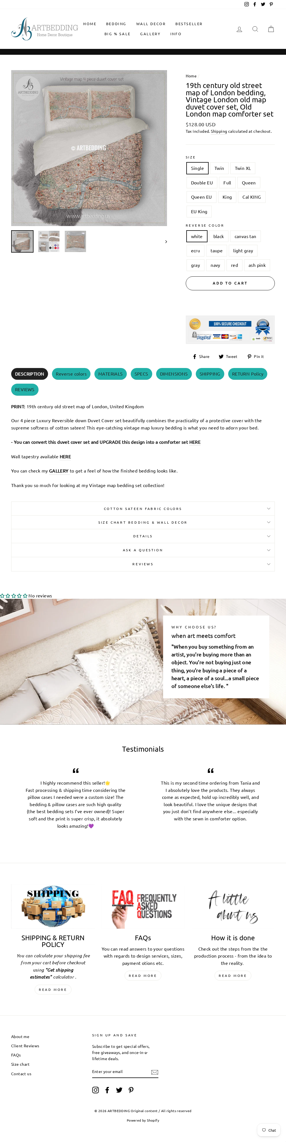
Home (89, 23)
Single (197, 168)
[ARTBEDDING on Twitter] (119, 1089)
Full (227, 182)
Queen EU (201, 197)
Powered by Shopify (143, 1120)
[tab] (29, 374)
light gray (243, 250)
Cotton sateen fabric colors (143, 508)
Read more (53, 989)
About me (20, 1036)
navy (215, 265)
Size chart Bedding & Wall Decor (143, 522)
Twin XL (243, 168)
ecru (195, 250)
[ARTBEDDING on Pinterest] (131, 1089)
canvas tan (245, 236)
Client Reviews (25, 1045)
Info (176, 33)
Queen (249, 182)
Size (191, 157)
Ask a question (143, 550)
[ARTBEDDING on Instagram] (95, 1089)
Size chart (20, 1064)
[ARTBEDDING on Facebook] (107, 1089)
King (227, 197)
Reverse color (205, 225)
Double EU (202, 182)
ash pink (257, 265)
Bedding (116, 23)
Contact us (21, 1073)
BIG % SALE (117, 33)
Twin (219, 168)
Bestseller (189, 23)
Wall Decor (151, 23)
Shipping (219, 131)
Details (143, 536)
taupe (217, 250)
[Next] (163, 241)
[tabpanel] (143, 444)
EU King (199, 211)
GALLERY (150, 33)
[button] (13, 595)
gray (195, 265)
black (218, 236)
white (197, 236)
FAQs (16, 1054)
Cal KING (251, 197)
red (234, 265)
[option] (89, 148)
